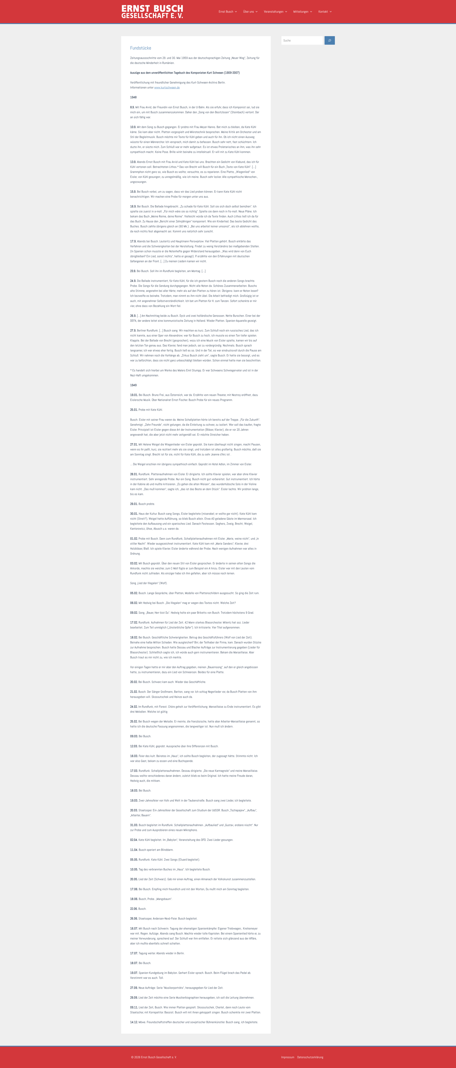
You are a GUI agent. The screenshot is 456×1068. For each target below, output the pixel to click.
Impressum (287, 1057)
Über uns (248, 11)
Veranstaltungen (273, 11)
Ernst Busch (226, 11)
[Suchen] (330, 40)
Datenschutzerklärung (310, 1057)
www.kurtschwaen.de (167, 87)
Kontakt (323, 11)
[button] (235, 11)
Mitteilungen (300, 11)
